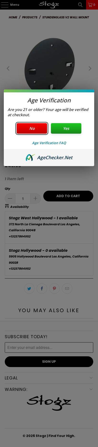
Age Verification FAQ (49, 143)
